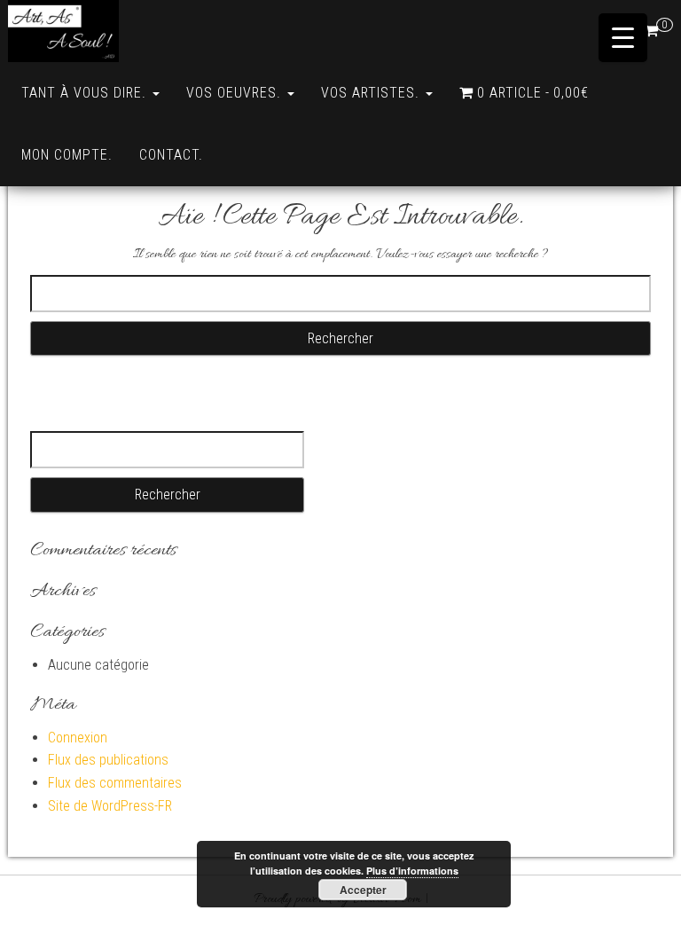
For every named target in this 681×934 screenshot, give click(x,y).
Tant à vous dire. (86, 92)
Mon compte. (67, 154)
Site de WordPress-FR (110, 805)
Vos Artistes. (372, 92)
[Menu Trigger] (623, 37)
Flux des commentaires (115, 782)
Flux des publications (108, 759)
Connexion (77, 737)
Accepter (363, 890)
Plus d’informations (412, 870)
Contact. (171, 154)
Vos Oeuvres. (236, 92)
